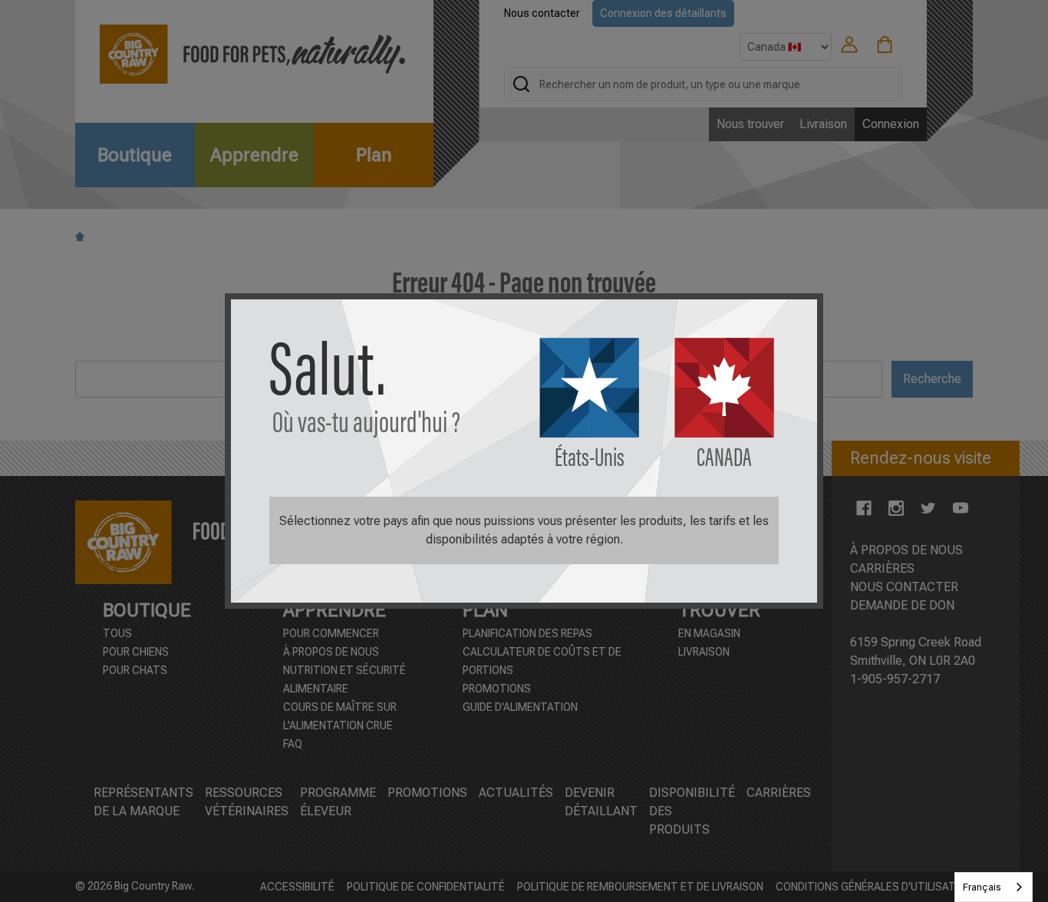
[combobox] (993, 887)
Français (982, 887)
